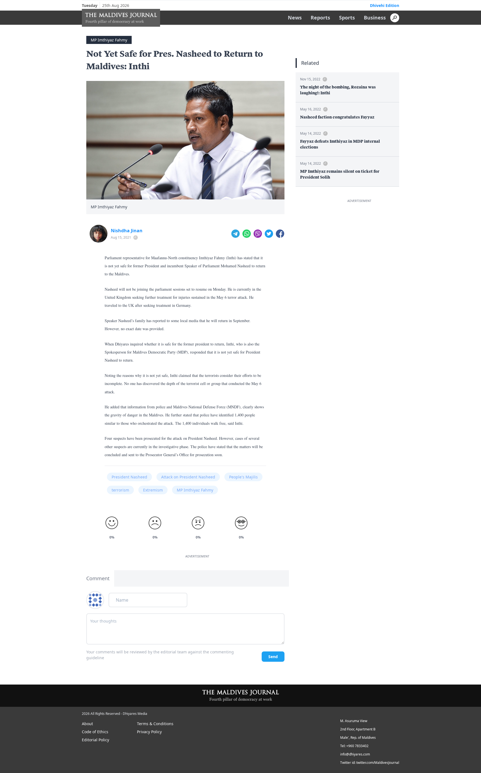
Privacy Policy (149, 731)
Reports (320, 17)
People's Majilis (243, 477)
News (295, 17)
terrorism (120, 490)
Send (273, 656)
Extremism (153, 490)
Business (375, 17)
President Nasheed (129, 477)
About (87, 723)
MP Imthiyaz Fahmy (109, 40)
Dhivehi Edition (384, 5)
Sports (347, 17)
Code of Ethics (95, 731)
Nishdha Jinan (127, 231)
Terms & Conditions (155, 723)
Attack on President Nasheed (188, 477)
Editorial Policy (95, 739)
